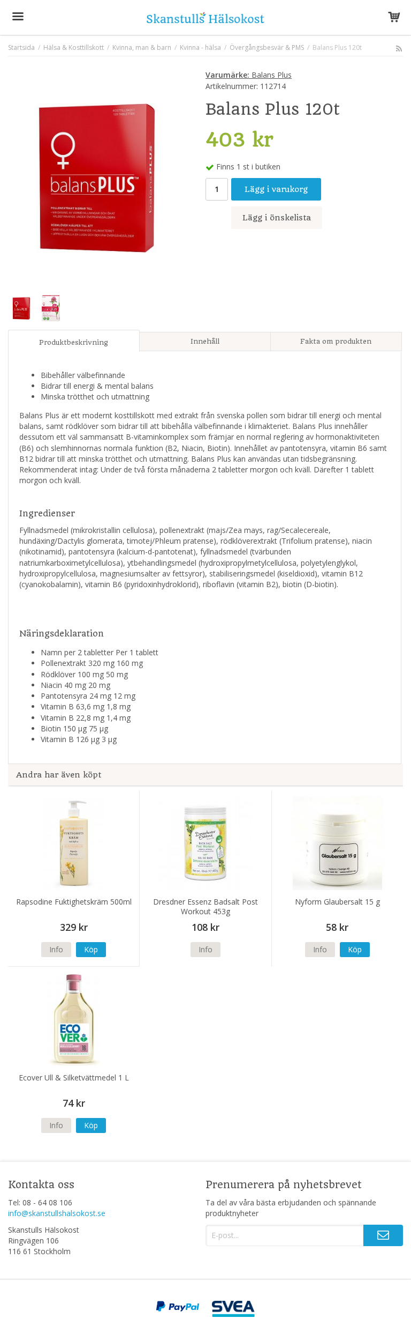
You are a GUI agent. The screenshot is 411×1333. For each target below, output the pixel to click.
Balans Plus (249, 75)
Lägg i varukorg (276, 189)
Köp (91, 949)
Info (56, 949)
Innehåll (205, 341)
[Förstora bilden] (97, 177)
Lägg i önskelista (276, 218)
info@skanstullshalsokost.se (56, 1213)
